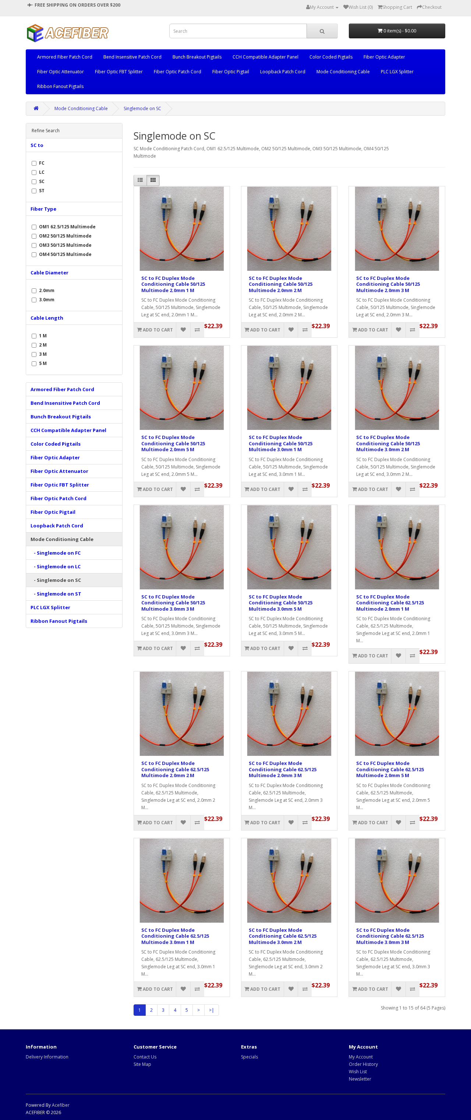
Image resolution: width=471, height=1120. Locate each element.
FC (42, 163)
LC (42, 172)
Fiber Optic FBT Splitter (119, 72)
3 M (43, 354)
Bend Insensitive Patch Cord (132, 57)
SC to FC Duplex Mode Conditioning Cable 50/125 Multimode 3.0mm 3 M (173, 602)
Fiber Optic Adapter (384, 57)
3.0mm (46, 299)
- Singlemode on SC (56, 580)
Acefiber (61, 1105)
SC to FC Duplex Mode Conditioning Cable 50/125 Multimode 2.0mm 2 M (280, 284)
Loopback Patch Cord (282, 72)
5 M (43, 363)
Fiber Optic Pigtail (230, 72)
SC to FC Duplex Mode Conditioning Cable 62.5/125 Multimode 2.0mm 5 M (390, 769)
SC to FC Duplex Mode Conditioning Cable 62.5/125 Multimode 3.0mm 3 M (390, 936)
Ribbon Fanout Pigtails (60, 86)
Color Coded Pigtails (331, 57)
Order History (363, 1064)
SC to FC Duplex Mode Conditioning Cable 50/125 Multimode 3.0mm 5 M (280, 602)
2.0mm (46, 290)
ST (42, 190)
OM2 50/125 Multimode (65, 236)
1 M (43, 336)
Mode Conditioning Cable (343, 72)
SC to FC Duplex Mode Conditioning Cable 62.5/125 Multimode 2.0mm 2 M (175, 769)
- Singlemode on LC (56, 566)
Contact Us (145, 1057)
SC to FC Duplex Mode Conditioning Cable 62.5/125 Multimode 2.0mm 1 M (390, 602)
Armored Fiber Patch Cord (64, 57)
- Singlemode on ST (56, 593)
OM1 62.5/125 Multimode (67, 227)
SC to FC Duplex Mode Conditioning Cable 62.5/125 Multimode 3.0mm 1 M (175, 936)
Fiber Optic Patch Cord (177, 72)
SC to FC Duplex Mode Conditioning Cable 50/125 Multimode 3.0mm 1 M (280, 443)
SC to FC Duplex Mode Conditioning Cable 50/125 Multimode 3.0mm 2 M (388, 443)
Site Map (142, 1064)
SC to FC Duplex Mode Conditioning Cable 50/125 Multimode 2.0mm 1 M (173, 284)
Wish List (358, 1071)
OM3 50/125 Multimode (65, 245)
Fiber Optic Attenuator (60, 72)
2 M (43, 345)
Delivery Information (47, 1057)
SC (42, 181)
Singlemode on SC (142, 108)
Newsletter (360, 1079)
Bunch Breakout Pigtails (197, 57)
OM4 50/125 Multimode (65, 254)
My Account (361, 1057)
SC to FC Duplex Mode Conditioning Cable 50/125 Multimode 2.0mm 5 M (173, 443)
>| (211, 1010)
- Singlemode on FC (56, 553)
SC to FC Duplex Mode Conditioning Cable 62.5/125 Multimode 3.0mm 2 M (282, 936)
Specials (249, 1057)
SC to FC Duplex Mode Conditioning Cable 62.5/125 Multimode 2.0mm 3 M (282, 769)
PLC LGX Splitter (397, 72)
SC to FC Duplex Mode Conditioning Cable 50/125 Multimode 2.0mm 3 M (388, 284)
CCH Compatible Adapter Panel (265, 57)
